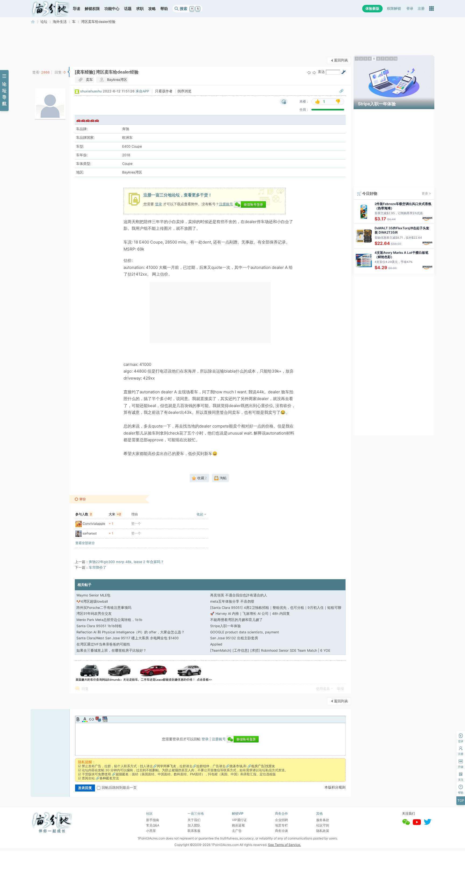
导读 (76, 8)
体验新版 (372, 8)
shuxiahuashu (91, 91)
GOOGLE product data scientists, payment (244, 632)
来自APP (142, 91)
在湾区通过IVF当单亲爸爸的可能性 (103, 644)
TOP (460, 800)
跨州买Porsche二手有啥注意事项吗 (103, 608)
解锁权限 (92, 8)
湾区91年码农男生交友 (94, 614)
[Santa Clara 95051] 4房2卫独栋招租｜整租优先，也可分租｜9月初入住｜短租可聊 (275, 608)
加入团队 (194, 825)
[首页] (51, 9)
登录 (409, 8)
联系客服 (194, 831)
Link (91, 719)
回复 (85, 689)
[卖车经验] (85, 72)
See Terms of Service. (284, 845)
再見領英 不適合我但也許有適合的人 (238, 595)
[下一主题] (314, 72)
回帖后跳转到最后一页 (119, 788)
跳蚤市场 (236, 766)
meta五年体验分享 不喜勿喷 (232, 601)
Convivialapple (94, 524)
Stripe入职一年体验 (225, 626)
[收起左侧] (68, 72)
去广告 (237, 831)
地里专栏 (281, 825)
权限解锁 (394, 8)
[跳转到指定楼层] (343, 72)
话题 (128, 8)
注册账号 (226, 204)
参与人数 (83, 514)
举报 (340, 689)
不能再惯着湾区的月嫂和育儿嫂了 (236, 620)
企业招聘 (281, 820)
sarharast (90, 533)
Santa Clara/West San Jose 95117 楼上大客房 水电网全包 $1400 (127, 638)
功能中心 (111, 8)
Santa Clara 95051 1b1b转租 (99, 626)
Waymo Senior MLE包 (93, 595)
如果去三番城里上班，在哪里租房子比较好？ (111, 650)
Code (105, 719)
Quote (98, 719)
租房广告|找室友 (263, 766)
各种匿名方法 (109, 778)
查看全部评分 (85, 543)
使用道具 (323, 689)
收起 (200, 514)
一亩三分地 (33, 22)
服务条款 (322, 820)
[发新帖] (41, 59)
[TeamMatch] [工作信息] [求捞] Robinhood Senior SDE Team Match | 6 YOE (270, 650)
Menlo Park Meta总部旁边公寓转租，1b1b (109, 620)
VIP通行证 (239, 820)
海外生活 (60, 22)
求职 (140, 8)
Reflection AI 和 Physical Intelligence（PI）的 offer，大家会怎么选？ (130, 632)
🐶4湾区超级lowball (92, 601)
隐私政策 (322, 831)
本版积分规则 (335, 787)
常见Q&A (152, 825)
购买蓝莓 (238, 825)
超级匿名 (122, 774)
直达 (321, 72)
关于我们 (194, 820)
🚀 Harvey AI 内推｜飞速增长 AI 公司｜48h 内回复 (250, 614)
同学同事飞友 (166, 766)
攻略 (152, 8)
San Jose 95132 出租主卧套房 (234, 638)
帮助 (164, 8)
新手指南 (152, 820)
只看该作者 (163, 91)
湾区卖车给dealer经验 (98, 22)
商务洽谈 (281, 831)
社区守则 (322, 825)
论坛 (43, 22)
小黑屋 (151, 831)
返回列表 (341, 60)
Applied (216, 644)
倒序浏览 (184, 91)
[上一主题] (309, 72)
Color (84, 719)
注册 (421, 8)
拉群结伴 (202, 766)
